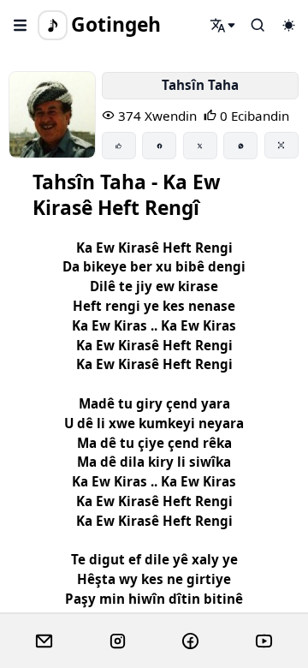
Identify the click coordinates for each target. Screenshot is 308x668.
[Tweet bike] (200, 145)
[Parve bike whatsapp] (240, 145)
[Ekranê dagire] (281, 145)
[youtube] (263, 641)
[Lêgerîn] (223, 24)
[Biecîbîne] (119, 145)
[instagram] (117, 641)
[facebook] (190, 641)
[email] (44, 641)
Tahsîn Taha (200, 84)
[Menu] (20, 24)
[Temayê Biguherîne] (288, 24)
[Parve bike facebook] (159, 145)
